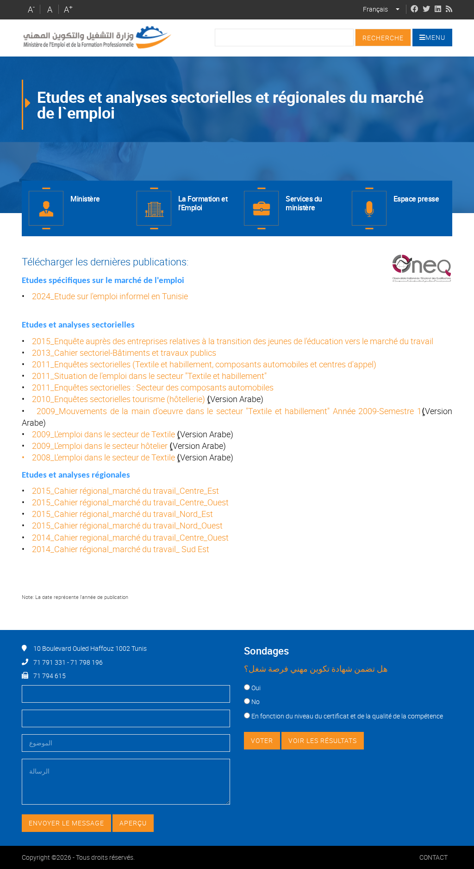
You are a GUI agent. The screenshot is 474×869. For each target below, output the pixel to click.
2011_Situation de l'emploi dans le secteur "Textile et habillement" (149, 375)
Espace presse (416, 199)
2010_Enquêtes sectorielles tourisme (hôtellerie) (118, 398)
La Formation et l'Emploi (203, 203)
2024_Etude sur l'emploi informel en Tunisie (110, 296)
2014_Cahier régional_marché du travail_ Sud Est (120, 548)
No (255, 701)
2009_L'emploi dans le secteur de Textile (104, 434)
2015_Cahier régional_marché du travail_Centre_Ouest (130, 502)
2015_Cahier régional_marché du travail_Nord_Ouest (127, 525)
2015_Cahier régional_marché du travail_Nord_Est (122, 513)
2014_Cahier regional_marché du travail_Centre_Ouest (130, 537)
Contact (433, 857)
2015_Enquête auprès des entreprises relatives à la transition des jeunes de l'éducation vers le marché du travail (232, 340)
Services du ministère (304, 203)
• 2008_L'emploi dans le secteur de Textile (99, 457)
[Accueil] (97, 37)
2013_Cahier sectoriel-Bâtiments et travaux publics (124, 352)
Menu (435, 37)
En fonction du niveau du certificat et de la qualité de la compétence (347, 716)
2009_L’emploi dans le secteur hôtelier (100, 445)
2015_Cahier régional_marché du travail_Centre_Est (125, 490)
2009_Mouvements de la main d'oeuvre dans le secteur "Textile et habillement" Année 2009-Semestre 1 (229, 410)
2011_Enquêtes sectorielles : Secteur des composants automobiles (153, 387)
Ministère (85, 199)
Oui (256, 687)
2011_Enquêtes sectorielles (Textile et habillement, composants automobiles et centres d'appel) (204, 364)
